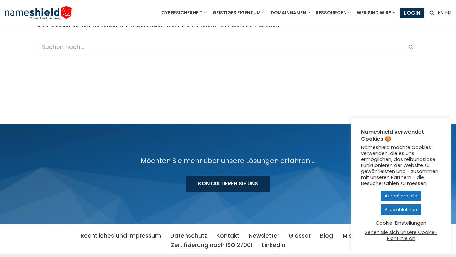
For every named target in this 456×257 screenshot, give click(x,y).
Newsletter (264, 236)
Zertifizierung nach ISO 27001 (212, 245)
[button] (205, 13)
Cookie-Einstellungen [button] (401, 223)
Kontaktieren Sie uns (228, 183)
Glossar (300, 236)
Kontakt (227, 236)
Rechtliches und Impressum (121, 236)
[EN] (441, 13)
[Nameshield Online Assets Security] (38, 13)
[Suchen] (431, 12)
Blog (326, 236)
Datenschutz (188, 236)
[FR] (448, 13)
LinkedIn (273, 245)
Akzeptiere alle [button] (401, 196)
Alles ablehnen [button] (401, 209)
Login (412, 13)
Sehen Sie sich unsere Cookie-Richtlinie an (401, 235)
